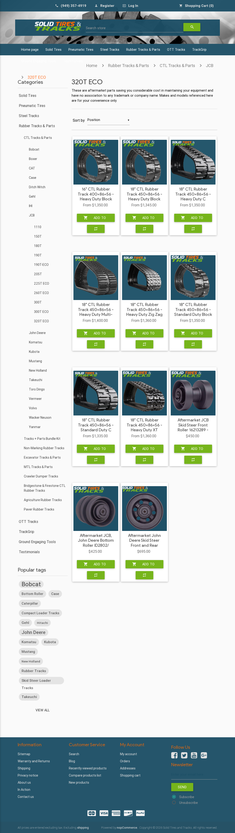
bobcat (31, 584)
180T (38, 246)
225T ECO (41, 283)
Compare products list (85, 775)
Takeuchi (35, 380)
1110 (37, 227)
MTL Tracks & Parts (38, 467)
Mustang (35, 361)
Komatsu (35, 342)
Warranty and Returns (34, 761)
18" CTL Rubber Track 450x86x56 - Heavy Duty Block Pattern (144, 197)
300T (38, 302)
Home (91, 65)
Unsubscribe (188, 802)
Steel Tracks (109, 49)
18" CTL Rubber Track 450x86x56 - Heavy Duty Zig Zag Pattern (144, 312)
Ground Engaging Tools (37, 541)
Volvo (33, 408)
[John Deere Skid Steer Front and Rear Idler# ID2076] (144, 508)
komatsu (29, 642)
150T (38, 236)
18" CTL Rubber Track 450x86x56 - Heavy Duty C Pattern (193, 197)
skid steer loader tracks (36, 681)
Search (74, 754)
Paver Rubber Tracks (39, 509)
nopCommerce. (128, 828)
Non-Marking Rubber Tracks (44, 448)
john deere (33, 632)
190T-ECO (41, 265)
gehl (25, 622)
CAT (32, 168)
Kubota (34, 352)
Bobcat (34, 149)
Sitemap (24, 754)
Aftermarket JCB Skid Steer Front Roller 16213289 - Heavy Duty (193, 428)
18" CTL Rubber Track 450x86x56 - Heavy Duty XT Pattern (144, 428)
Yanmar (35, 427)
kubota (50, 642)
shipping (83, 828)
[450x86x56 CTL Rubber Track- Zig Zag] (144, 277)
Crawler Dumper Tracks (41, 476)
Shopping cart (130, 775)
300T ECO (41, 312)
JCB (209, 65)
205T (38, 274)
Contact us (26, 797)
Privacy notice (28, 775)
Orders (125, 761)
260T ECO (41, 293)
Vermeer (35, 399)
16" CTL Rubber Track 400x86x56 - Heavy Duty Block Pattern (96, 197)
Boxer (33, 159)
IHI (30, 206)
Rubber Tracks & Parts (143, 49)
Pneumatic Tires (80, 49)
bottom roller (32, 594)
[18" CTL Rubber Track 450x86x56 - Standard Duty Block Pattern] (193, 277)
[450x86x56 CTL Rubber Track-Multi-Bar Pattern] (95, 277)
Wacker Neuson (40, 417)
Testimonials (29, 552)
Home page (30, 49)
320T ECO (41, 321)
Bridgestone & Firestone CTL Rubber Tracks (44, 488)
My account (128, 754)
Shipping (24, 768)
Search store (96, 28)
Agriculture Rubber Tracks (43, 500)
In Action (24, 790)
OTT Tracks (176, 49)
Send (182, 787)
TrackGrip (199, 49)
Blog (72, 761)
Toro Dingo (37, 389)
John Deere (37, 333)
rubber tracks (34, 671)
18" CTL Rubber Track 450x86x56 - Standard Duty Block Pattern (193, 312)
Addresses (127, 768)
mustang (28, 652)
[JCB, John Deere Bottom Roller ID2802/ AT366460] (95, 508)
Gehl (32, 196)
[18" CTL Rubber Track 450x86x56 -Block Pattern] (144, 162)
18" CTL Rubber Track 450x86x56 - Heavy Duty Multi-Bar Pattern (96, 312)
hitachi (42, 623)
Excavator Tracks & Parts (42, 457)
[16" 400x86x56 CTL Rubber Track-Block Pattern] (95, 162)
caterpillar (30, 603)
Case (32, 178)
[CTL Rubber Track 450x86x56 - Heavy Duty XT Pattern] (144, 393)
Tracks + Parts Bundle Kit (42, 439)
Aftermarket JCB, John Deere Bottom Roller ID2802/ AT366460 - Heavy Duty (96, 545)
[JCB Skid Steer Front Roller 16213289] (193, 393)
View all (43, 710)
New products (79, 782)
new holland (31, 661)
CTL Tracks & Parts (177, 65)
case (55, 594)
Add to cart (95, 219)
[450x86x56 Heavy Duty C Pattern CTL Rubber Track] (193, 162)
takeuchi (29, 697)
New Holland (38, 370)
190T (38, 255)
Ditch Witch (37, 187)
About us (24, 782)
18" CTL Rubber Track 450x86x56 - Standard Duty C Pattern (96, 428)
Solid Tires (53, 49)
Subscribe (186, 797)
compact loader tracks (40, 613)
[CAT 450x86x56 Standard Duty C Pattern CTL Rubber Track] (95, 393)
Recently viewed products (87, 768)
